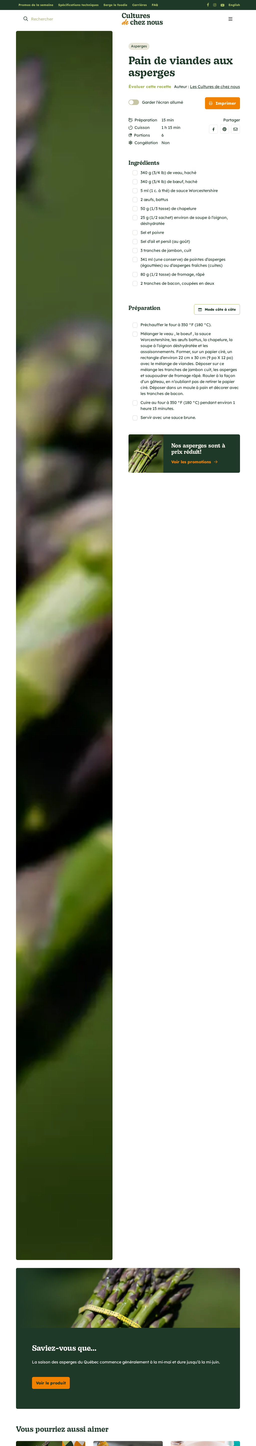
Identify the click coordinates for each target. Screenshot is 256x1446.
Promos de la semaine (35, 5)
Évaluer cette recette (149, 86)
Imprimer (226, 103)
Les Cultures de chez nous (215, 86)
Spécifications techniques (78, 5)
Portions (142, 135)
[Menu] (230, 19)
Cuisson (142, 127)
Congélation (146, 142)
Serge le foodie (115, 5)
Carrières (139, 5)
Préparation (145, 119)
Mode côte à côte (220, 309)
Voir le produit (51, 1382)
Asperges (139, 46)
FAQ (155, 5)
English (234, 5)
